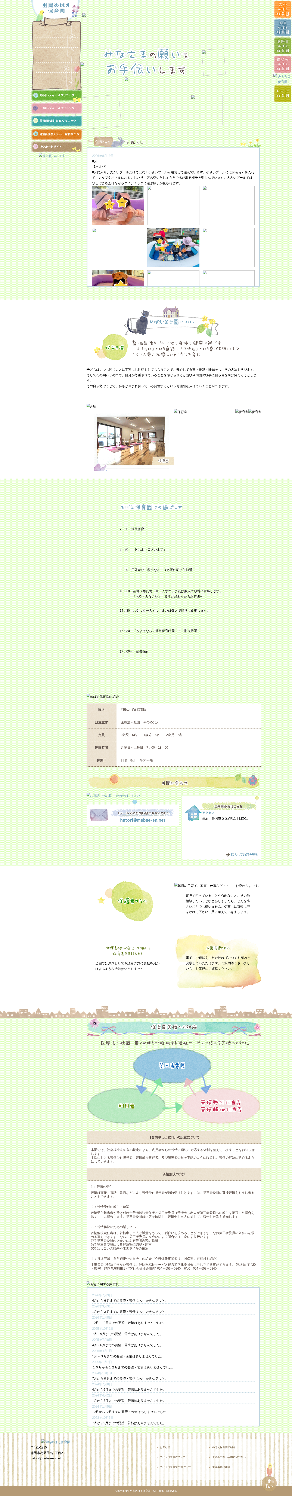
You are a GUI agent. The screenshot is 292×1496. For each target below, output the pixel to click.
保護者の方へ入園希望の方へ (51, 78)
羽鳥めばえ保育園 (140, 1490)
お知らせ (51, 33)
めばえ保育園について (51, 42)
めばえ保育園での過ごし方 (51, 55)
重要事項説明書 (221, 1467)
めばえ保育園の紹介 (51, 67)
